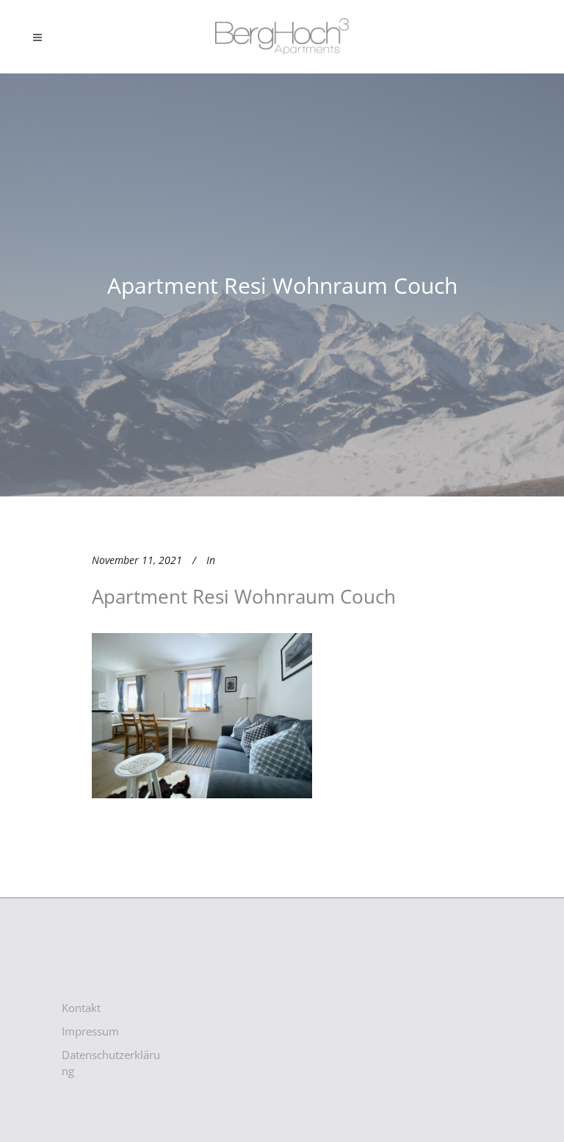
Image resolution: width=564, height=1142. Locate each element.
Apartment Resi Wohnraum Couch (244, 596)
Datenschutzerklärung (111, 1062)
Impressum (90, 1031)
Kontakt (81, 1007)
